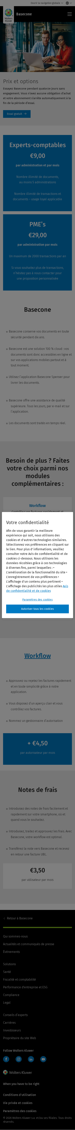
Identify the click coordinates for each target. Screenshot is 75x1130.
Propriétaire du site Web (19, 1038)
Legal (7, 1002)
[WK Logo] (17, 1072)
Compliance (11, 995)
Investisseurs (12, 1030)
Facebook (6, 1059)
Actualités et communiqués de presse (28, 944)
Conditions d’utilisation (19, 1095)
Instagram (19, 1059)
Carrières (9, 1022)
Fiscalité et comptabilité (19, 979)
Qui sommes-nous (15, 936)
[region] (37, 565)
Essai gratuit (16, 114)
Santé (7, 972)
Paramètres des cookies (37, 599)
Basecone (20, 918)
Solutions (9, 964)
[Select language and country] (68, 3)
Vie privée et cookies (17, 1103)
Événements (11, 952)
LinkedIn (31, 1059)
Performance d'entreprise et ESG (25, 987)
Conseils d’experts (15, 1015)
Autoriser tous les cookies (37, 609)
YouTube (43, 1059)
